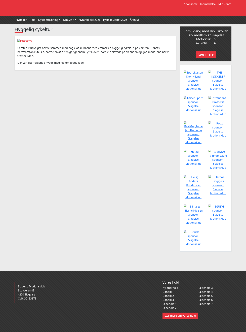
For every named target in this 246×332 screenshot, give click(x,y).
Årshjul (134, 20)
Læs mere (206, 54)
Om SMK (68, 20)
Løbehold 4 (206, 292)
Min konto (224, 4)
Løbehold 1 (169, 304)
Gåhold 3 (168, 300)
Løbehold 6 (206, 300)
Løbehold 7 (206, 304)
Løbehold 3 (206, 288)
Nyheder (21, 20)
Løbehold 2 (169, 308)
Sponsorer (190, 4)
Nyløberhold (170, 288)
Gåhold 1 (168, 292)
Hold (32, 20)
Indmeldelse (208, 4)
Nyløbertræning (48, 20)
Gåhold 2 (168, 296)
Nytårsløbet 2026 (89, 20)
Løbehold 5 (206, 296)
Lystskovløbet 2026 (115, 20)
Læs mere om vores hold (180, 315)
